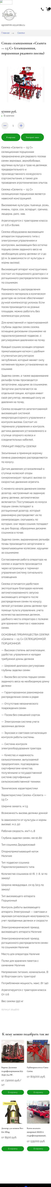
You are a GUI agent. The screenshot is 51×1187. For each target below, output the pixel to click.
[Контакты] (42, 9)
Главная (5, 33)
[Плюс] (21, 125)
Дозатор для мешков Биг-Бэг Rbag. (12, 1130)
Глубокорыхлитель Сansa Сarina (37, 1069)
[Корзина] (48, 9)
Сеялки (21, 33)
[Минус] (4, 125)
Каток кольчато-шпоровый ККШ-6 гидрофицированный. (36, 1132)
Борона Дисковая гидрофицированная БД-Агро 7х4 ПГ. (12, 1071)
